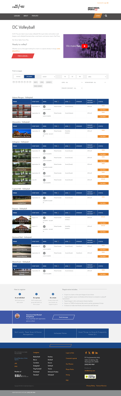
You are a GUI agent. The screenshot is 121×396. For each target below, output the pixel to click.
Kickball (50, 360)
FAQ (67, 380)
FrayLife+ (35, 16)
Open (41, 82)
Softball (50, 366)
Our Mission (69, 364)
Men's (35, 82)
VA (65, 76)
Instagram (93, 352)
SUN (30, 81)
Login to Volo (70, 353)
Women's (49, 82)
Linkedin (96, 352)
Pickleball (36, 372)
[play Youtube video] (84, 46)
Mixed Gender (38, 86)
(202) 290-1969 (89, 364)
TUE (16, 81)
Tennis (50, 369)
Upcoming (29, 76)
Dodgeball (36, 366)
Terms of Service (101, 386)
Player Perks (70, 369)
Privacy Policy (90, 386)
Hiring (68, 375)
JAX (16, 363)
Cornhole (36, 363)
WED (19, 81)
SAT (27, 81)
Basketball (36, 357)
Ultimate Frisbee (53, 372)
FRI (24, 81)
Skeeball (36, 375)
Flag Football (37, 369)
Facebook (86, 352)
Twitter (89, 352)
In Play (18, 76)
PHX (16, 366)
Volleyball (51, 375)
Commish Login (102, 3)
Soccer (50, 363)
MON (14, 81)
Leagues (17, 16)
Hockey (50, 357)
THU (22, 81)
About (26, 16)
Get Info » (103, 110)
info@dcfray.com (90, 371)
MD (80, 76)
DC (72, 76)
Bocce (35, 360)
